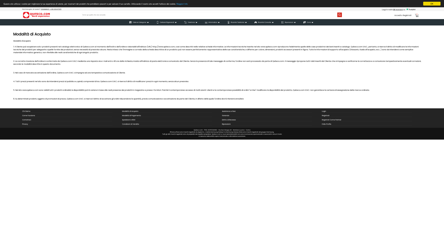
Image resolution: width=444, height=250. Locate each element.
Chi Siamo (26, 111)
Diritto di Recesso (229, 120)
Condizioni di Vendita (130, 124)
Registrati (325, 115)
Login (324, 111)
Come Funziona (28, 115)
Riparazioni (226, 124)
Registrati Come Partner (331, 120)
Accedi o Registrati (402, 15)
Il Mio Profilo (326, 124)
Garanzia (225, 115)
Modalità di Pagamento (131, 115)
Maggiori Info (182, 3)
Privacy (25, 124)
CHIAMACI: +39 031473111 (51, 9)
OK (431, 3)
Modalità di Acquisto (130, 111)
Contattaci (26, 120)
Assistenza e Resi (229, 111)
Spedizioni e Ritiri (128, 120)
